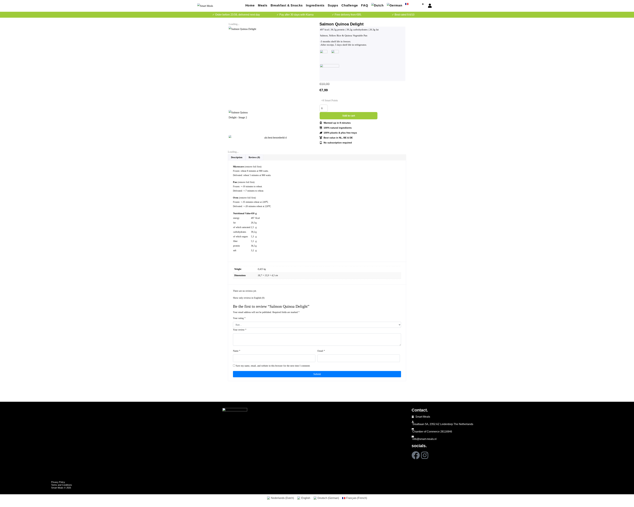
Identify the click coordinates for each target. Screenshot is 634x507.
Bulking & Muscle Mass (46, 430)
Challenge (349, 5)
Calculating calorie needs (48, 439)
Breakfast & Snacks (287, 5)
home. (39, 410)
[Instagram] (425, 455)
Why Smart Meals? (44, 434)
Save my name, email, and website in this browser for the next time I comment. (273, 366)
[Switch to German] (394, 6)
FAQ (364, 5)
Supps (333, 5)
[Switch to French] (406, 4)
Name (236, 351)
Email (321, 351)
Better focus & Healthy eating (50, 416)
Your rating (239, 318)
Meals (262, 5)
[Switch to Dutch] (377, 6)
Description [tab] (236, 157)
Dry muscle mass (43, 420)
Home (250, 5)
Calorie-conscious (43, 425)
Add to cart (348, 115)
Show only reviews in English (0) (248, 298)
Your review (239, 330)
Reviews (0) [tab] (254, 157)
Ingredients (315, 5)
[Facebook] (416, 455)
